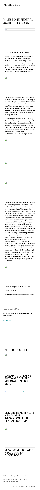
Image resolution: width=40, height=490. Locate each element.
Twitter (25, 479)
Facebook (6, 479)
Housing (11, 309)
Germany (9, 316)
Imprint (15, 476)
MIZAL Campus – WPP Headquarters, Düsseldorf (19, 452)
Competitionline (8, 481)
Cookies (30, 476)
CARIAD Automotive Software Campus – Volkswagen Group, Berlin (18, 379)
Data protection (22, 476)
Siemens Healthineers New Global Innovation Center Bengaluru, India (20, 416)
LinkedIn (19, 479)
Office (17, 309)
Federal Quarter (24, 313)
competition (15, 313)
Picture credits (8, 476)
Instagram (13, 479)
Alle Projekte (7, 320)
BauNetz (16, 481)
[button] (5, 333)
